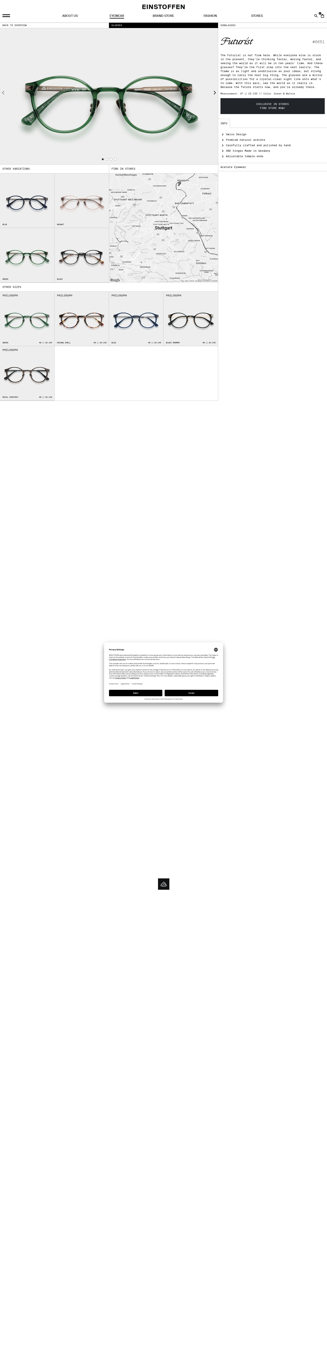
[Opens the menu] (7, 16)
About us (70, 16)
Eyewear (117, 16)
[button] (103, 159)
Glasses (116, 25)
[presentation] (3, 93)
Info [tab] (223, 123)
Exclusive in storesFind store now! (272, 106)
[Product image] (109, 96)
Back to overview (14, 25)
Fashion (210, 16)
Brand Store (163, 16)
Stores (257, 16)
